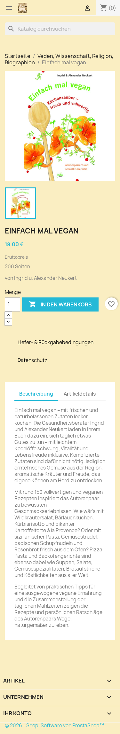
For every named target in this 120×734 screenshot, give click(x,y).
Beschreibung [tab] (36, 394)
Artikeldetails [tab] (80, 394)
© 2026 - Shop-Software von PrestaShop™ (54, 725)
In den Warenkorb (60, 304)
